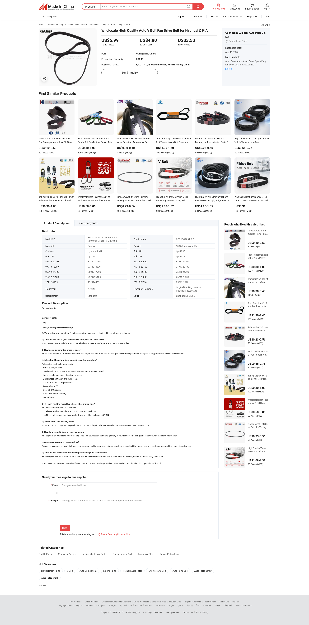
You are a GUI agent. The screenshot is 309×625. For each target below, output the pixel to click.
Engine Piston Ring (169, 554)
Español (89, 605)
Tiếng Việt (228, 605)
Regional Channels (192, 601)
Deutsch (148, 605)
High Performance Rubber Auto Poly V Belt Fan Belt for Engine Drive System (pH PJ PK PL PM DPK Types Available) (258, 256)
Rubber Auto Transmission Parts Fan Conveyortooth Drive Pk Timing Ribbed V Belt (258, 232)
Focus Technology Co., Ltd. (133, 612)
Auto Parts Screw (203, 570)
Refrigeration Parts (50, 570)
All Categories (50, 16)
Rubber (91, 246)
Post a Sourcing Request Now (114, 534)
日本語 (190, 605)
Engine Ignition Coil (122, 554)
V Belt (70, 570)
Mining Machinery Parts (94, 554)
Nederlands (161, 605)
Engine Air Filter (146, 554)
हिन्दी (198, 605)
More (227, 68)
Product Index (210, 601)
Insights (235, 601)
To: (56, 492)
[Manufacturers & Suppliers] (56, 6)
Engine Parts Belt (157, 570)
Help (213, 16)
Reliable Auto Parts (132, 570)
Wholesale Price (159, 601)
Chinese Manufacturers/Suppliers (116, 601)
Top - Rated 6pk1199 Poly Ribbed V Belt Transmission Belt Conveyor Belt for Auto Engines (257, 305)
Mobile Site (224, 601)
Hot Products (75, 601)
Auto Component (88, 570)
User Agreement (172, 612)
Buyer (196, 16)
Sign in (267, 8)
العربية (171, 605)
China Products (91, 601)
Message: (53, 500)
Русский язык (126, 605)
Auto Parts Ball (180, 570)
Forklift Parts (45, 554)
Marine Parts (109, 570)
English (79, 605)
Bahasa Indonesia (244, 605)
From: (54, 485)
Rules (268, 16)
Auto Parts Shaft (49, 577)
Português (100, 605)
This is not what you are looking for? (78, 534)
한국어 (180, 605)
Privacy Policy (202, 612)
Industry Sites (175, 601)
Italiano (138, 605)
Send (64, 527)
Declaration (188, 612)
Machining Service (67, 554)
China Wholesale (141, 601)
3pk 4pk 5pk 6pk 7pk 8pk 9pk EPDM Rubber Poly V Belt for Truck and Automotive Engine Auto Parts (257, 377)
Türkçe (217, 605)
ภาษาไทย (207, 605)
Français (112, 605)
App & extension (231, 16)
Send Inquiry (130, 72)
